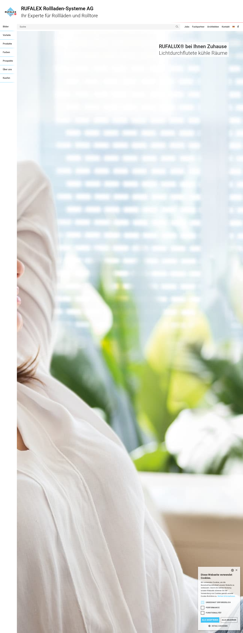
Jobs (186, 26)
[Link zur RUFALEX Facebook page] (238, 27)
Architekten (213, 26)
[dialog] (219, 598)
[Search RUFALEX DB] (177, 26)
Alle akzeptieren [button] (210, 620)
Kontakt (226, 26)
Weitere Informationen (226, 596)
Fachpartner (198, 26)
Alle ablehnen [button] (229, 620)
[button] (219, 625)
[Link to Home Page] (10, 11)
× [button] (236, 570)
